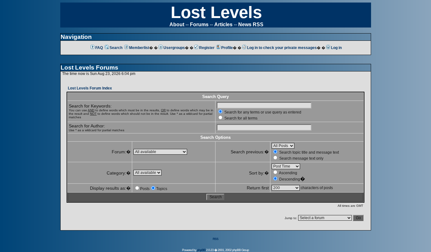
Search (115, 48)
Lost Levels (216, 12)
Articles (223, 24)
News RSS (250, 24)
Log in (336, 48)
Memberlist (139, 48)
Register (207, 48)
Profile (227, 48)
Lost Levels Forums (89, 67)
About (176, 24)
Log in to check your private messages (282, 48)
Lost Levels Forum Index (90, 88)
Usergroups (174, 48)
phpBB (201, 250)
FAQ (99, 48)
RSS (215, 239)
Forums (199, 24)
